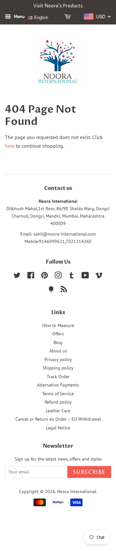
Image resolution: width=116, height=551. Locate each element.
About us (58, 351)
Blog (58, 342)
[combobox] (97, 16)
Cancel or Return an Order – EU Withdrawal (58, 419)
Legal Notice (58, 428)
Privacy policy (58, 359)
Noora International (76, 491)
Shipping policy (58, 368)
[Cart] (69, 18)
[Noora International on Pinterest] (44, 276)
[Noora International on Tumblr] (71, 276)
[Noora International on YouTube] (85, 276)
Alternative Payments (58, 385)
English (40, 17)
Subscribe (89, 472)
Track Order (58, 376)
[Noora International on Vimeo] (98, 276)
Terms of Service (58, 394)
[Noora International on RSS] (63, 290)
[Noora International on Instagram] (58, 276)
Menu (19, 16)
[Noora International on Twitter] (17, 276)
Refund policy (58, 402)
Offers (58, 334)
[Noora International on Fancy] (51, 290)
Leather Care (58, 411)
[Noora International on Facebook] (30, 276)
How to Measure (58, 325)
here (10, 146)
